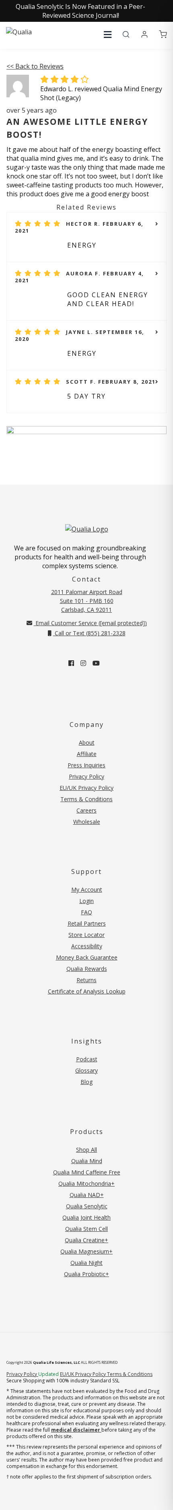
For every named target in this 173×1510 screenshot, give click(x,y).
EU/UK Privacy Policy (86, 788)
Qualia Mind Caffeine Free (86, 1172)
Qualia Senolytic (86, 1206)
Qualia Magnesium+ (86, 1251)
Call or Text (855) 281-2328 (89, 633)
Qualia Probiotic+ (86, 1274)
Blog (86, 1082)
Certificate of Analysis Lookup (87, 991)
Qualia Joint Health (86, 1217)
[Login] (144, 35)
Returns (86, 980)
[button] (107, 34)
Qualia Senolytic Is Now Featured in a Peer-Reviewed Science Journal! (80, 11)
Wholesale (86, 821)
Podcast (86, 1059)
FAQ (86, 912)
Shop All (86, 1149)
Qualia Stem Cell (86, 1229)
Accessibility (86, 946)
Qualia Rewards (86, 968)
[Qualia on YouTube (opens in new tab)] (96, 663)
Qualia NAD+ (87, 1195)
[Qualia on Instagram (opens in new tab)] (83, 663)
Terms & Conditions (86, 799)
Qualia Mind (86, 1161)
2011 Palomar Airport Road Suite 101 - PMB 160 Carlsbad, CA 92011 (86, 600)
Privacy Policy (86, 776)
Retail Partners (87, 923)
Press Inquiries (86, 765)
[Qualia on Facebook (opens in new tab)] (71, 663)
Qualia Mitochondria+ (86, 1183)
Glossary (86, 1070)
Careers (86, 810)
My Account (86, 889)
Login (86, 901)
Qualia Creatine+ (86, 1240)
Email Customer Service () (90, 623)
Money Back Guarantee (86, 957)
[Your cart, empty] (163, 34)
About (87, 742)
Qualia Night (86, 1262)
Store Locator (86, 935)
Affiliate (87, 754)
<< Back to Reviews (35, 66)
